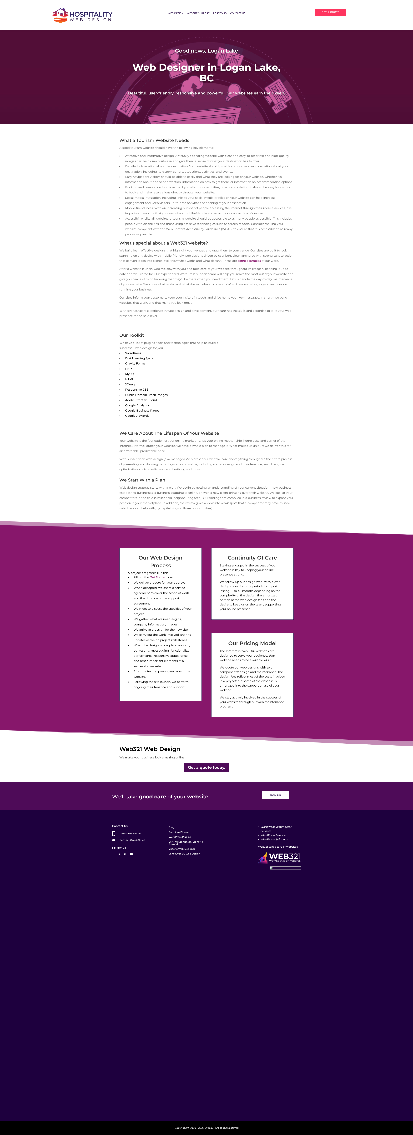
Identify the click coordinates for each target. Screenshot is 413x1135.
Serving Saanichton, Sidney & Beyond (186, 843)
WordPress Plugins (180, 837)
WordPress (133, 353)
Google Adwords (137, 416)
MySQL (130, 374)
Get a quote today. (206, 767)
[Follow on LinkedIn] (125, 854)
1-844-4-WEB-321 (130, 833)
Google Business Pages (142, 410)
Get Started (158, 577)
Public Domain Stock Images (146, 395)
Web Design (175, 13)
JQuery (130, 384)
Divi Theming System (140, 358)
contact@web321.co (132, 840)
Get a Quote (330, 12)
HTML (129, 379)
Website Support (198, 13)
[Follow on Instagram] (119, 854)
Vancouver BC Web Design (184, 854)
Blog (171, 827)
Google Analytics (137, 405)
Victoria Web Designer (182, 849)
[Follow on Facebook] (113, 854)
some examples (249, 261)
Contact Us (237, 13)
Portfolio (220, 13)
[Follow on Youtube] (131, 854)
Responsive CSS (136, 389)
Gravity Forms (135, 363)
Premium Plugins (179, 832)
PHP (128, 369)
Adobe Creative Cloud (141, 400)
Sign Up (275, 795)
